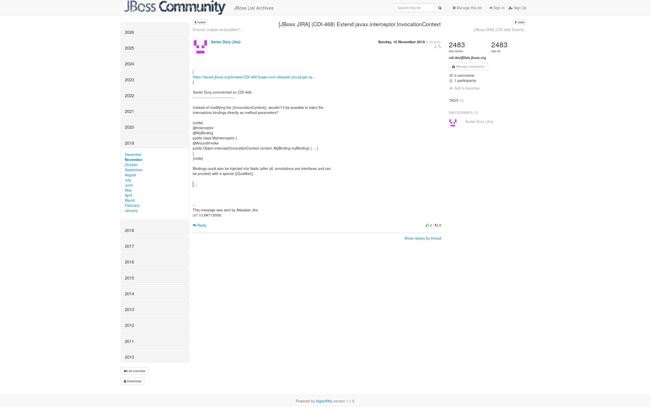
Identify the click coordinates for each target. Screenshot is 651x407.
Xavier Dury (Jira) (226, 41)
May (128, 190)
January (131, 210)
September (134, 169)
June (129, 184)
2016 (129, 262)
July (128, 179)
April (128, 195)
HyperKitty (324, 400)
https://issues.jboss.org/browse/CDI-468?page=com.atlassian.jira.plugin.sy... (254, 76)
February (132, 205)
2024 (129, 64)
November (133, 159)
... (195, 184)
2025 (129, 48)
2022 (129, 95)
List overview (135, 371)
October (131, 164)
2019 (129, 143)
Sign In (499, 7)
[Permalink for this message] (439, 46)
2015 (129, 278)
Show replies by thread (422, 238)
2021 (129, 111)
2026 (129, 32)
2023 (129, 80)
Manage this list (469, 7)
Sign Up (519, 7)
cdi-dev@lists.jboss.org (467, 57)
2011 (129, 341)
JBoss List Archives (254, 7)
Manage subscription (470, 66)
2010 (129, 357)
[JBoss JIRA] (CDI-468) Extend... (500, 29)
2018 (129, 230)
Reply (201, 225)
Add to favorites (467, 88)
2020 (129, 127)
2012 (129, 325)
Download (133, 381)
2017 (129, 246)
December (133, 154)
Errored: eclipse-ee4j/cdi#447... (218, 29)
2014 (129, 293)
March (130, 200)
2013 (129, 309)
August (130, 174)
